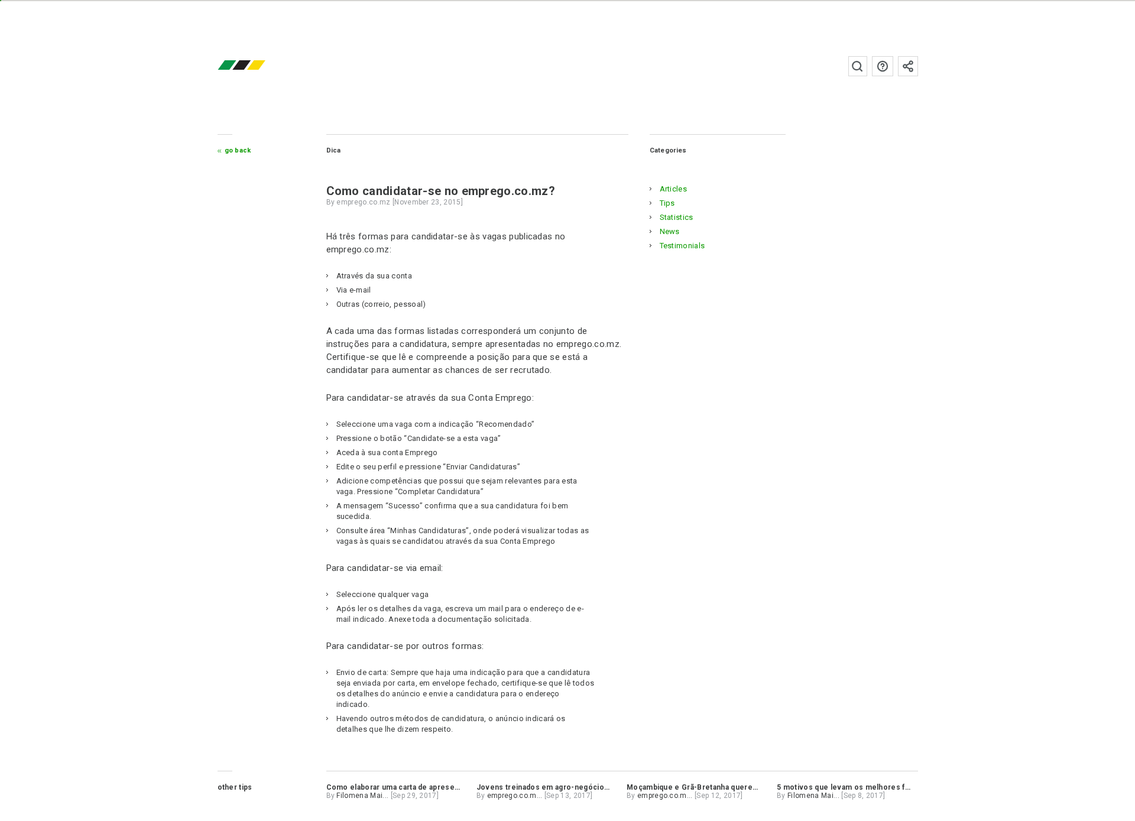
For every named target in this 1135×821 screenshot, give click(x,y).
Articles (674, 188)
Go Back (238, 150)
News (670, 231)
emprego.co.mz (259, 66)
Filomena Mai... (362, 795)
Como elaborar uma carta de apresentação (402, 787)
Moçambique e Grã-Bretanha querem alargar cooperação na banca (744, 787)
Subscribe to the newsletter (908, 66)
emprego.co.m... (515, 795)
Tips (667, 203)
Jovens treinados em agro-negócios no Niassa (561, 787)
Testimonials (682, 245)
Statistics (676, 217)
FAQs (882, 66)
